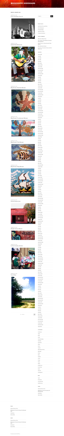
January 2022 (40, 149)
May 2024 (39, 101)
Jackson (39, 347)
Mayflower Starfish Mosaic (18, 87)
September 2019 (40, 184)
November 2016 (40, 238)
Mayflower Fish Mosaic (17, 142)
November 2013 (40, 300)
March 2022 (40, 145)
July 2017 (39, 224)
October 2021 (40, 152)
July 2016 (39, 245)
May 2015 (39, 268)
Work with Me (13, 414)
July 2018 (39, 207)
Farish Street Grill (15, 201)
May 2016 (39, 249)
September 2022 (40, 135)
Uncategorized (40, 372)
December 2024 (40, 89)
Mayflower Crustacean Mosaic (19, 118)
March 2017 (40, 231)
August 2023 (40, 117)
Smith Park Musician (16, 44)
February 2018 (40, 212)
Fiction (39, 337)
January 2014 (40, 296)
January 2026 (40, 66)
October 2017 (40, 219)
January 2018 (40, 214)
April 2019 (39, 191)
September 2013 (40, 303)
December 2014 (40, 277)
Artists (39, 333)
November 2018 (40, 200)
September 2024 (40, 94)
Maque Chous (44, 38)
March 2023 (40, 126)
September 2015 (40, 263)
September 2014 (40, 282)
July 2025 (39, 77)
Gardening (39, 340)
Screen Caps (40, 367)
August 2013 (40, 305)
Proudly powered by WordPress (15, 433)
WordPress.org (40, 383)
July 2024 (39, 98)
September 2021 (40, 154)
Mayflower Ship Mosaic (17, 166)
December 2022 (40, 131)
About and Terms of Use (41, 388)
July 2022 (39, 138)
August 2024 (40, 96)
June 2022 (39, 140)
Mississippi (39, 351)
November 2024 (40, 91)
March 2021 (40, 163)
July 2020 (39, 168)
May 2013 (39, 310)
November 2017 (40, 217)
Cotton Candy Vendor (17, 245)
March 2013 (40, 314)
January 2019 (40, 196)
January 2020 (40, 177)
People (39, 360)
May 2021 (39, 159)
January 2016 (40, 256)
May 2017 (39, 228)
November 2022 (40, 133)
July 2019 (39, 187)
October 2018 (40, 201)
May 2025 (39, 80)
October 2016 (40, 240)
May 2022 (39, 142)
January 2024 (40, 108)
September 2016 (40, 242)
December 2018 (40, 198)
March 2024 (40, 105)
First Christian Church (17, 16)
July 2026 (39, 56)
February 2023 (40, 128)
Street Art (39, 370)
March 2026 (40, 63)
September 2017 (40, 221)
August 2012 (40, 326)
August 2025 (40, 75)
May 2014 (39, 289)
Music (39, 354)
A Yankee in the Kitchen (41, 33)
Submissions (40, 393)
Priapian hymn (40, 365)
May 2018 (39, 208)
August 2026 (40, 54)
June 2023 (39, 121)
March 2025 (40, 84)
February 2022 (40, 147)
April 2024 (39, 103)
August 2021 (40, 156)
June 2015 (39, 266)
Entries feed (40, 379)
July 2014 (39, 286)
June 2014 (39, 287)
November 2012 (40, 321)
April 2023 (39, 124)
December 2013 (40, 298)
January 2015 (40, 275)
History (39, 344)
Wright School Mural (16, 228)
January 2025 (40, 87)
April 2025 (39, 82)
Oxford (39, 358)
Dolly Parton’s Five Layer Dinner (42, 26)
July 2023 (39, 119)
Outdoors (39, 356)
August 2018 (40, 205)
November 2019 (40, 180)
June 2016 (39, 247)
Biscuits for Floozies (43, 46)
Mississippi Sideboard (23, 3)
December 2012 (40, 319)
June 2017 (39, 226)
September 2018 (40, 203)
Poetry (39, 361)
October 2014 (40, 280)
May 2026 (39, 59)
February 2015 (40, 273)
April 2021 (39, 161)
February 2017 (40, 233)
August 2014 (40, 284)
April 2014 (39, 291)
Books (39, 335)
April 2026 (39, 61)
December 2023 (40, 110)
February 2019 (40, 194)
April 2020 (39, 173)
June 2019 (39, 189)
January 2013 (40, 317)
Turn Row (13, 275)
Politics (39, 363)
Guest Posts (40, 342)
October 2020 (40, 166)
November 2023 (40, 112)
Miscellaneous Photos (41, 349)
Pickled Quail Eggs (41, 29)
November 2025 (40, 70)
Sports (39, 368)
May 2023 (39, 122)
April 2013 (39, 312)
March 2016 (40, 252)
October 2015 (40, 261)
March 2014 (40, 293)
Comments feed (40, 381)
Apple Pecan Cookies (41, 31)
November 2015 (40, 259)
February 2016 (40, 254)
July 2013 (39, 307)
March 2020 (40, 175)
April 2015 (39, 270)
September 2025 (40, 73)
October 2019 (40, 182)
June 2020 (39, 170)
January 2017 (40, 235)
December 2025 (40, 68)
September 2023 (40, 115)
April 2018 (39, 210)
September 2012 (40, 324)
